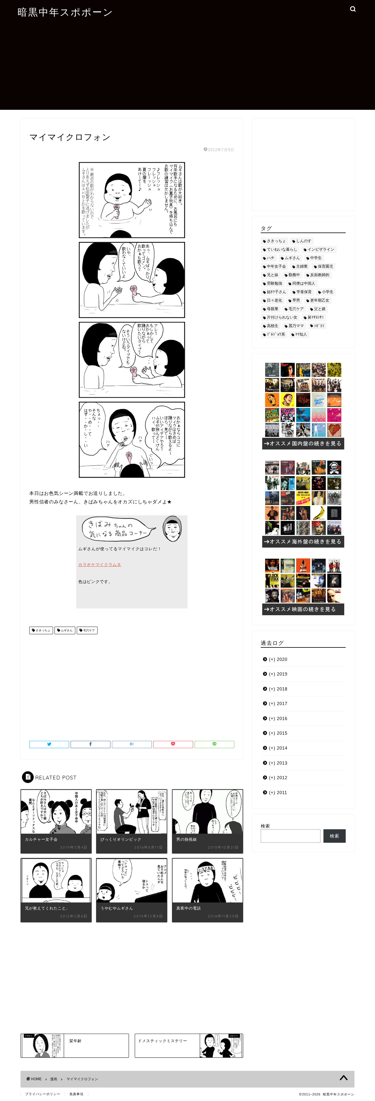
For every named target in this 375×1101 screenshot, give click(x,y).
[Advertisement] (187, 69)
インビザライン (321, 249)
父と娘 (319, 309)
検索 (265, 825)
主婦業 (302, 266)
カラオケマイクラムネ (99, 564)
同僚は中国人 (303, 283)
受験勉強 (274, 283)
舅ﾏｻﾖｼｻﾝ (316, 317)
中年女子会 (276, 266)
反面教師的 (319, 275)
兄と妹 (272, 275)
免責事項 (76, 1094)
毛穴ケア (88, 630)
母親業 (272, 309)
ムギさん (66, 630)
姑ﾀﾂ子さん (276, 292)
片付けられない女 (282, 317)
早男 (296, 300)
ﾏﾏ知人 (301, 334)
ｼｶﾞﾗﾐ (319, 326)
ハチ (271, 258)
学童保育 (304, 292)
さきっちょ (42, 630)
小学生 (327, 292)
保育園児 (325, 266)
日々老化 (274, 300)
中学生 (316, 258)
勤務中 (294, 275)
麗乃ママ (296, 326)
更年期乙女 (319, 300)
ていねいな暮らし (282, 249)
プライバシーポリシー (42, 1094)
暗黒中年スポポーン (66, 12)
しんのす (303, 241)
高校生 (272, 326)
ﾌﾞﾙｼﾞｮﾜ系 (276, 334)
